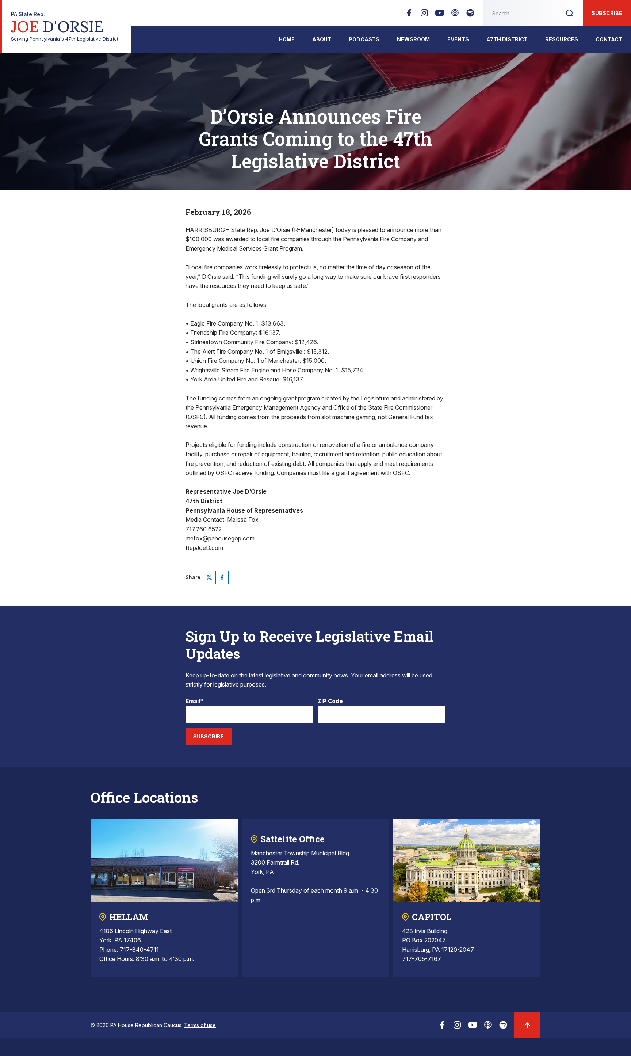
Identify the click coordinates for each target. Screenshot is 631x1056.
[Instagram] (424, 15)
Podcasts (364, 39)
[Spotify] (470, 15)
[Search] (570, 13)
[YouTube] (439, 15)
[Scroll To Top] (527, 1025)
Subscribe (607, 13)
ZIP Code (330, 701)
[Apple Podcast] (455, 15)
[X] (209, 577)
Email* (194, 701)
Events (458, 39)
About (321, 39)
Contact (609, 39)
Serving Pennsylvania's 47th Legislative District (64, 26)
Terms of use (200, 1025)
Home (287, 39)
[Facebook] (409, 15)
